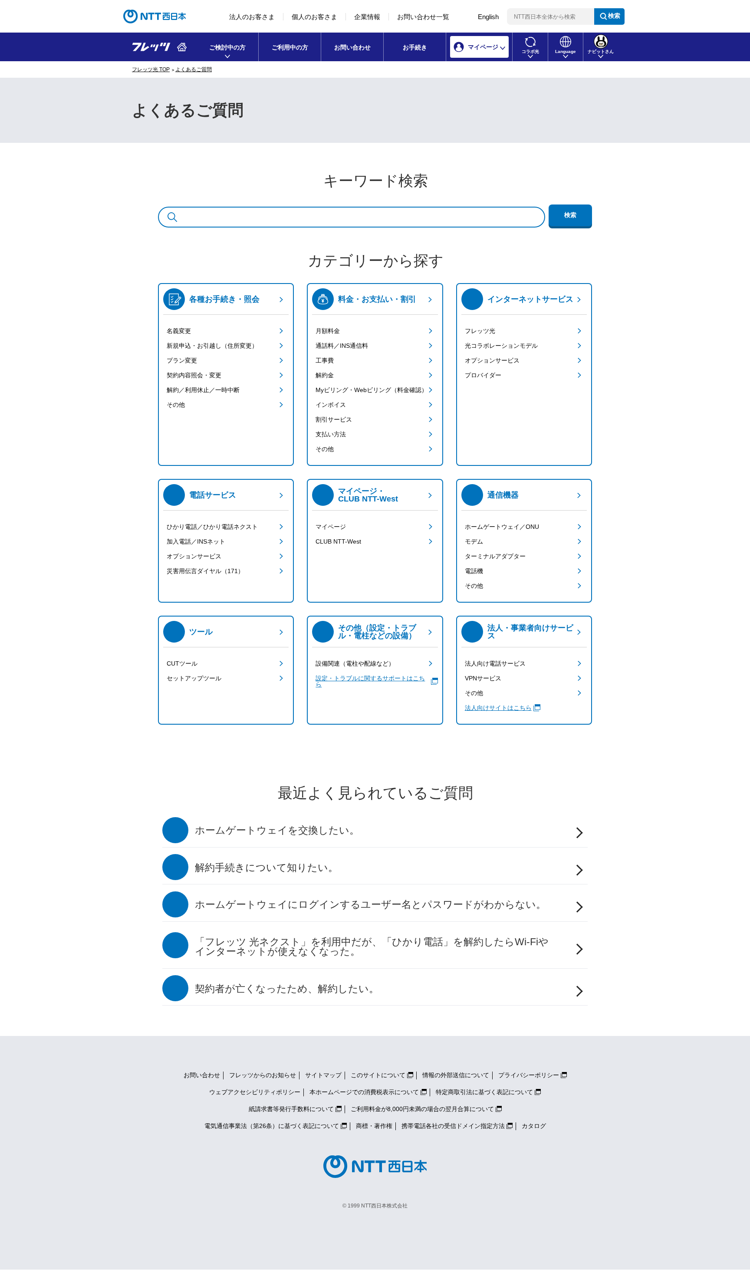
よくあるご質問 (193, 69)
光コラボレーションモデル (501, 345)
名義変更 (179, 330)
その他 (176, 404)
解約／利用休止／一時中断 (203, 389)
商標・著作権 (374, 1125)
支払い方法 (331, 434)
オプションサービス (492, 360)
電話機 (474, 570)
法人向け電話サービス (495, 663)
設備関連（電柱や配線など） (355, 663)
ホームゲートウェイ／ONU (502, 526)
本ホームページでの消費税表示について (364, 1092)
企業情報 (367, 16)
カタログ (534, 1125)
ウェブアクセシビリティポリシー (254, 1092)
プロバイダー (483, 375)
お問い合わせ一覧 (423, 16)
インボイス (331, 404)
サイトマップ (323, 1075)
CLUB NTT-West (338, 541)
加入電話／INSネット (196, 541)
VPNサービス (483, 678)
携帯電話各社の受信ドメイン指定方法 (453, 1125)
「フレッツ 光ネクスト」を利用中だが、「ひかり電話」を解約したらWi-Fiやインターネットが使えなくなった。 (372, 947)
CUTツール (182, 663)
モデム (474, 541)
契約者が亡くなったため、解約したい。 (287, 988)
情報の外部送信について (455, 1075)
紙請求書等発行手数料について (291, 1108)
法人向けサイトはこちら (498, 707)
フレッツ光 (480, 330)
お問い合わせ (352, 47)
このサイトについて (378, 1075)
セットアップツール (194, 678)
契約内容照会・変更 (194, 375)
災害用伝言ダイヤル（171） (205, 570)
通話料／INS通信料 (342, 345)
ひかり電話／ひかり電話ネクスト (212, 526)
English (488, 16)
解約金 (325, 375)
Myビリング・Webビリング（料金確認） (372, 389)
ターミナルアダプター (495, 556)
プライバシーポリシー (528, 1075)
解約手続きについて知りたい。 (266, 867)
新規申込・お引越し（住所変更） (212, 345)
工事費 (325, 360)
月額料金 (328, 330)
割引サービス (334, 419)
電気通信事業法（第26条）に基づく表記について (271, 1125)
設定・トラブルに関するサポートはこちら (370, 681)
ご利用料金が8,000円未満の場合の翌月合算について (422, 1108)
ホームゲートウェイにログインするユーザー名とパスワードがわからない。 (370, 904)
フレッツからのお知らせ (262, 1075)
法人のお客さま (252, 16)
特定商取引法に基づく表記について (484, 1092)
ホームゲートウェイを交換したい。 (277, 830)
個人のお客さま (314, 16)
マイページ (331, 526)
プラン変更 (182, 360)
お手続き (415, 47)
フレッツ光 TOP (151, 69)
